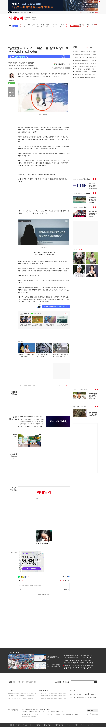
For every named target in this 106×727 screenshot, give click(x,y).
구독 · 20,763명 (37, 313)
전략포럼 (79, 694)
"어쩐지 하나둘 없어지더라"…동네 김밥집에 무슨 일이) (32, 416)
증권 (91, 47)
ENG (82, 12)
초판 (93, 12)
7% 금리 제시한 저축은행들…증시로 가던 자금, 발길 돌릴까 (79, 657)
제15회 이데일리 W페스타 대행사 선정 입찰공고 (27, 682)
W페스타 (86, 694)
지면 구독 (67, 385)
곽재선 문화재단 (92, 697)
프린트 (13, 92)
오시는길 (25, 725)
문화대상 (72, 694)
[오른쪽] (40, 434)
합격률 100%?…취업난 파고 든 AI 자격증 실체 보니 (77, 655)
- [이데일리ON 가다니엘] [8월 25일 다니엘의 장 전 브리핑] (52, 693)
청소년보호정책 (47, 725)
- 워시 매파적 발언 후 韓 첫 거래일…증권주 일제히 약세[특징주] (22, 695)
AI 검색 (15, 26)
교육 (38, 25)
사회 (24, 25)
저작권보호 (68, 725)
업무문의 (31, 725)
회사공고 (18, 725)
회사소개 (12, 725)
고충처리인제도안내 (59, 725)
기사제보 (82, 725)
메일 (10, 92)
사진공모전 (92, 694)
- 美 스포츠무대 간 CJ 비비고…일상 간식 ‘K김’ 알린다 (20, 698)
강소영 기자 (11, 80)
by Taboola (14, 396)
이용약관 (38, 725)
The (94, 25)
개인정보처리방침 (90, 725)
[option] (39, 12)
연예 (95, 47)
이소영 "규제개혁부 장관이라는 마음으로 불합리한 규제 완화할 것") (35, 419)
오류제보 (76, 725)
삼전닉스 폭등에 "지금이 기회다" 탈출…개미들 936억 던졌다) (33, 421)
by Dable (15, 458)
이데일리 (24, 18)
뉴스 (87, 47)
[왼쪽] (38, 434)
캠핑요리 (72, 697)
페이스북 (10, 89)
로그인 (96, 12)
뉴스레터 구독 (61, 385)
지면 (90, 12)
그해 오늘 (26, 313)
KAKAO (10, 95)
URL (13, 95)
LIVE (10, 12)
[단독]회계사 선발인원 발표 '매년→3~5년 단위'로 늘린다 (78, 665)
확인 (95, 681)
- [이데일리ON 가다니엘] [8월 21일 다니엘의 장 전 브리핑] (52, 698)
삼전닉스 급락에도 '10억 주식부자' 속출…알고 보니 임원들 (79, 668)
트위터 (13, 89)
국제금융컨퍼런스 (81, 697)
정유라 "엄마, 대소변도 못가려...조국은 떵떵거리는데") (31, 424)
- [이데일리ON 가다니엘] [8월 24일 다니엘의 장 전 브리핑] (52, 695)
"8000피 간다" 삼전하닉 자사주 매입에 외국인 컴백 (77, 660)
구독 (87, 12)
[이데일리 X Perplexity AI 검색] (39, 56)
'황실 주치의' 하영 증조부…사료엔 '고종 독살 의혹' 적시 (78, 663)
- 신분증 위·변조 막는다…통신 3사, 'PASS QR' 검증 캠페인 (22, 693)
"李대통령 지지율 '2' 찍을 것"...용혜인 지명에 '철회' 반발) (32, 426)
